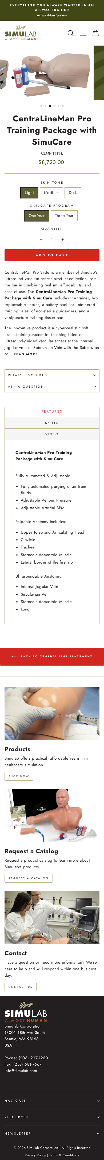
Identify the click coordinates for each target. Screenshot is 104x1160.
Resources (17, 1117)
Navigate (15, 1101)
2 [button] (46, 106)
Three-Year (64, 216)
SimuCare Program (52, 205)
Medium (51, 193)
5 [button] (59, 106)
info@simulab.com (21, 1071)
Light (29, 193)
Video (52, 434)
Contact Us (21, 987)
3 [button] (50, 106)
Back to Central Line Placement (56, 657)
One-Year (37, 216)
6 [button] (63, 106)
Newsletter (18, 1133)
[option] (52, 10)
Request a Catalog (29, 878)
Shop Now (19, 776)
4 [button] (55, 106)
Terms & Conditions (64, 1155)
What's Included (28, 375)
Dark (73, 193)
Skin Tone (52, 182)
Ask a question (26, 386)
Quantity (52, 229)
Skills (52, 422)
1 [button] (41, 106)
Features (52, 411)
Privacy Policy (35, 1155)
